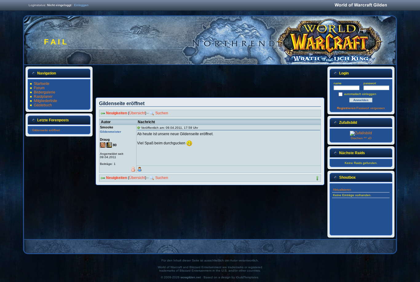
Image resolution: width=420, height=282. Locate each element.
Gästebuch (43, 105)
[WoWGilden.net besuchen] (361, 5)
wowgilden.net (190, 277)
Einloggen (81, 5)
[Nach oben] (317, 178)
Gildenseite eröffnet (46, 130)
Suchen (161, 113)
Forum (39, 88)
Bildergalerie (44, 92)
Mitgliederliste (45, 101)
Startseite (42, 84)
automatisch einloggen (360, 94)
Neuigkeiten (116, 113)
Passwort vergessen (370, 108)
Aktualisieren (342, 189)
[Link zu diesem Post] (138, 127)
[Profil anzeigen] (139, 169)
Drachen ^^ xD (361, 138)
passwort (369, 83)
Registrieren (346, 108)
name (338, 83)
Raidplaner (43, 96)
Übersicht (137, 113)
